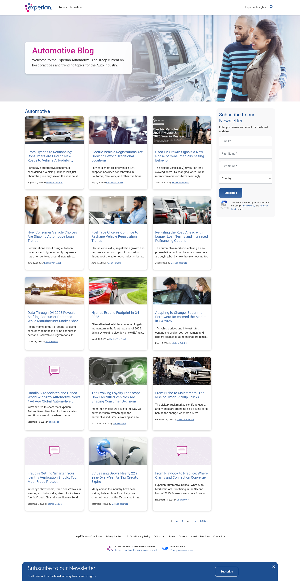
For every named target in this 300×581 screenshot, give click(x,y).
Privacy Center (113, 536)
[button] (271, 7)
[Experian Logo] (38, 7)
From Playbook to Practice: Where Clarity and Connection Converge (181, 475)
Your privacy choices (181, 550)
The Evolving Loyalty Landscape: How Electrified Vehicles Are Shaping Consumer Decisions (116, 397)
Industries (76, 7)
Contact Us (219, 536)
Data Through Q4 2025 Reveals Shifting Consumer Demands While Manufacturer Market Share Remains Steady (54, 319)
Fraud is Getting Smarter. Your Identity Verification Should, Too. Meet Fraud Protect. (52, 477)
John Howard (114, 263)
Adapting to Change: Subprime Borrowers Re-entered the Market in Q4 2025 (181, 317)
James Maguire (55, 504)
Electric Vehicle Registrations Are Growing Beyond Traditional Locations (117, 156)
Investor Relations (200, 536)
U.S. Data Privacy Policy (137, 536)
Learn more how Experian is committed (136, 550)
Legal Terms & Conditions (88, 536)
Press (172, 536)
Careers (183, 536)
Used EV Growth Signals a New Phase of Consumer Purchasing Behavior (179, 156)
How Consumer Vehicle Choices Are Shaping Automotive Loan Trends (52, 236)
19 (194, 520)
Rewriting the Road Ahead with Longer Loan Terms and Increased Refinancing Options (181, 236)
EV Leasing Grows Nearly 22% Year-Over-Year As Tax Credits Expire (114, 477)
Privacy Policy (248, 206)
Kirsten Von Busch (114, 182)
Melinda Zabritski (54, 182)
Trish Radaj (54, 422)
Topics (63, 7)
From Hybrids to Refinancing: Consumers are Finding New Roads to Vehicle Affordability (50, 156)
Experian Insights (255, 7)
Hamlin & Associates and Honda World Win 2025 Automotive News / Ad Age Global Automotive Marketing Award (54, 399)
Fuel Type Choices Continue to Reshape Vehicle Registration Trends (114, 236)
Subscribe (230, 192)
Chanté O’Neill (183, 500)
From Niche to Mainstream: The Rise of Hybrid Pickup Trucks (179, 395)
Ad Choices (160, 536)
